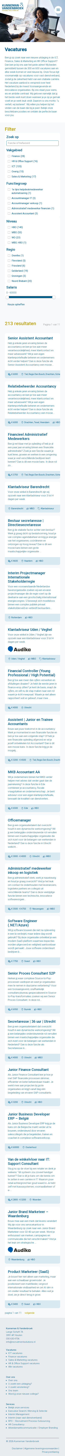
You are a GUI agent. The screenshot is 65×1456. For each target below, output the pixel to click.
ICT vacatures (15, 1353)
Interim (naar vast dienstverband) (25, 1417)
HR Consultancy (16, 1424)
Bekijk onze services (18, 1407)
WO (16, 237)
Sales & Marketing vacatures (22, 1360)
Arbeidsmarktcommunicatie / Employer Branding (33, 1427)
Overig (18, 171)
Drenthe (18, 255)
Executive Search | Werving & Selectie (27, 1411)
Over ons (12, 1380)
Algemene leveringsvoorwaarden (41, 1448)
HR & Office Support (25, 161)
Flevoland (19, 260)
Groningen (19, 276)
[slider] (7, 297)
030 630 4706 (12, 1338)
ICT (17, 166)
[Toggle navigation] (58, 10)
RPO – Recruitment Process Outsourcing (29, 1421)
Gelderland (20, 270)
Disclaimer (17, 1448)
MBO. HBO (19, 242)
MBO (17, 232)
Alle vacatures (15, 1366)
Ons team (13, 1390)
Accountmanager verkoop (27, 203)
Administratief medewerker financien (33, 208)
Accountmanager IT (24, 198)
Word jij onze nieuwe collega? (23, 1394)
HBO (17, 227)
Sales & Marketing (24, 176)
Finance (18, 156)
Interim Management (18, 1414)
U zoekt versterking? (18, 1387)
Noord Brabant (22, 281)
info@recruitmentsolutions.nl (20, 1342)
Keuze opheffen (16, 304)
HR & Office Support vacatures (24, 1363)
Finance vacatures (17, 1356)
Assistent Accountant (25, 213)
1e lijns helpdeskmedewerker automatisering (27, 191)
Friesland (18, 265)
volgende (29, 1312)
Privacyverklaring (50, 1452)
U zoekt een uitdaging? (20, 1383)
